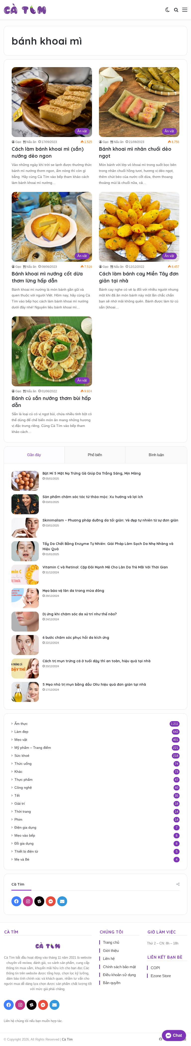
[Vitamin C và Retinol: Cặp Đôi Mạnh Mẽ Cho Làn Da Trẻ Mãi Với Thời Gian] (25, 575)
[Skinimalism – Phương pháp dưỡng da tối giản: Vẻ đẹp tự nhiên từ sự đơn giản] (25, 528)
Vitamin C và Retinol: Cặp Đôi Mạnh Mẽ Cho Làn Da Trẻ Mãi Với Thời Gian (105, 567)
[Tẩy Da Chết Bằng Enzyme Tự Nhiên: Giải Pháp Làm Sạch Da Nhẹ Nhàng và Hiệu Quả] (25, 551)
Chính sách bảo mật (119, 967)
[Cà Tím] (25, 9)
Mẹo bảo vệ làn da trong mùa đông (73, 590)
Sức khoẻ (21, 756)
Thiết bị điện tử (26, 851)
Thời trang (22, 811)
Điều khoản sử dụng (119, 975)
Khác (18, 772)
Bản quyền (111, 983)
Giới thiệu (111, 950)
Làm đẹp (21, 732)
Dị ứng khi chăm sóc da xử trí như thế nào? (80, 614)
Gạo (18, 142)
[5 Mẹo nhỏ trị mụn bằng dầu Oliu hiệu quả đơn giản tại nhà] (25, 692)
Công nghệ (23, 787)
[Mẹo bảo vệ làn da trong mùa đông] (25, 598)
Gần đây (34, 455)
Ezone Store (161, 976)
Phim (18, 819)
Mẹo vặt (20, 740)
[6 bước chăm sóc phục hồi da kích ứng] (25, 645)
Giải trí (19, 803)
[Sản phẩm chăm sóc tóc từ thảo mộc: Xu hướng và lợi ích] (25, 504)
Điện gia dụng (25, 827)
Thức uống (23, 764)
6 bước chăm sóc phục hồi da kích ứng (76, 637)
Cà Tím (67, 1039)
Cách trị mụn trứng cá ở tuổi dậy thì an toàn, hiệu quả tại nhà (96, 661)
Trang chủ (111, 942)
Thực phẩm (23, 780)
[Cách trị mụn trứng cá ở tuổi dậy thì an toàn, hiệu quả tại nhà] (25, 668)
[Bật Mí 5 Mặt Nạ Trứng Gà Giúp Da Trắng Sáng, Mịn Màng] (25, 481)
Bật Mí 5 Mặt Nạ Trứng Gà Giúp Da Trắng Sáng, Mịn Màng (92, 473)
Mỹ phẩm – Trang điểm (32, 748)
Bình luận (156, 455)
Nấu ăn (31, 142)
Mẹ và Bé (21, 859)
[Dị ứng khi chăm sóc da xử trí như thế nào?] (25, 622)
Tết (17, 795)
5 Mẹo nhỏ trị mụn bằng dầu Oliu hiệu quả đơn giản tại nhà (94, 684)
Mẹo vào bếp (24, 835)
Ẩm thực (21, 724)
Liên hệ (109, 958)
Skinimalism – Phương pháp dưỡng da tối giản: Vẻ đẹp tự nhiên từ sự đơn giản (110, 520)
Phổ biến (95, 455)
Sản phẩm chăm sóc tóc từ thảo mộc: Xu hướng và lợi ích (93, 497)
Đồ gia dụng (24, 843)
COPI (155, 968)
